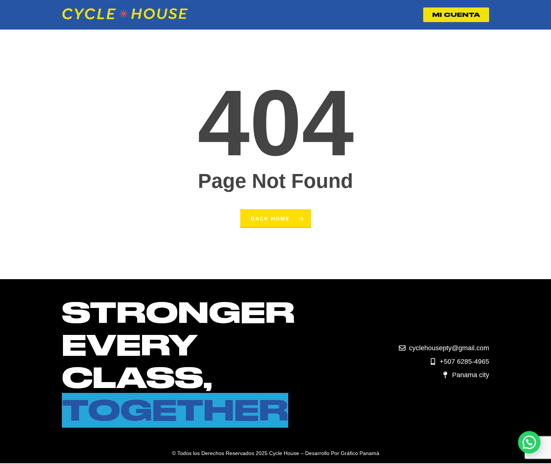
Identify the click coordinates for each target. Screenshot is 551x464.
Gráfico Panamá (360, 453)
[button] (529, 442)
